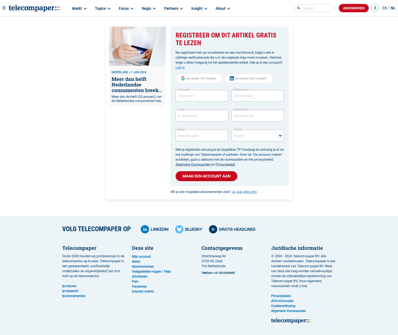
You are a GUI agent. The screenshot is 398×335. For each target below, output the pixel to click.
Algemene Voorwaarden (193, 164)
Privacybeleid (225, 164)
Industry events (143, 291)
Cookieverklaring (283, 306)
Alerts (136, 261)
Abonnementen (143, 266)
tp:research (70, 291)
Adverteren (139, 276)
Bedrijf (181, 129)
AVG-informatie (282, 301)
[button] (375, 8)
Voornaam (184, 89)
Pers (135, 281)
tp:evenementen (73, 296)
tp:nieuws (69, 286)
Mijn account (141, 257)
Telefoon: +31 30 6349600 (218, 272)
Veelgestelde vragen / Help (151, 271)
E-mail (181, 109)
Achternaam (241, 89)
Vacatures (139, 286)
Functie (238, 129)
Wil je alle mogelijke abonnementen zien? (214, 192)
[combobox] (258, 135)
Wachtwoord (241, 109)
